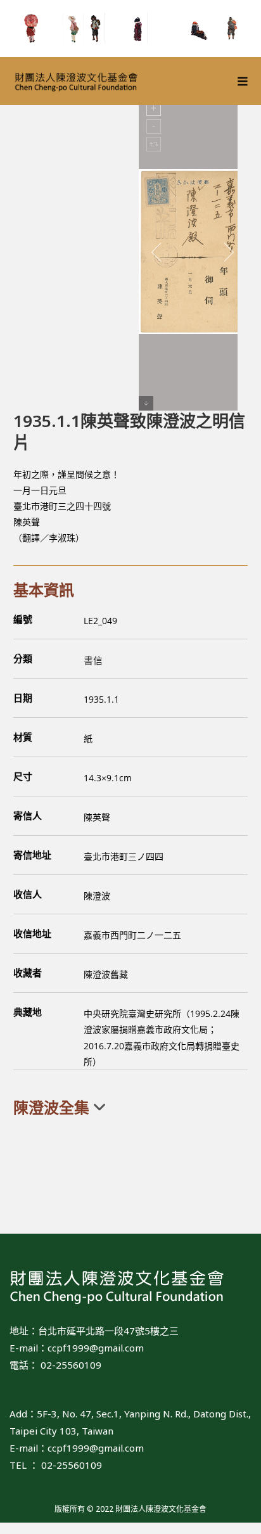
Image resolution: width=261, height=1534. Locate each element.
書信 (93, 660)
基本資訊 (43, 589)
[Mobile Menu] (243, 81)
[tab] (130, 1107)
